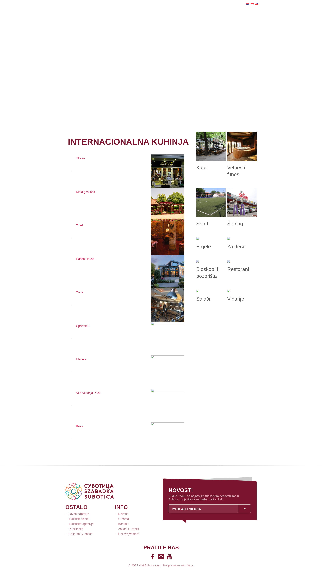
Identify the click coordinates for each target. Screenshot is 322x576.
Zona (79, 292)
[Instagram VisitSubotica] (161, 556)
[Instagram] (62, 4)
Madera (81, 359)
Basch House (85, 259)
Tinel (79, 225)
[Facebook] (57, 4)
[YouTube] (67, 4)
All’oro (80, 158)
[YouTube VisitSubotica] (169, 556)
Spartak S (83, 326)
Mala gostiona (85, 192)
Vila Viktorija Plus (88, 393)
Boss (79, 426)
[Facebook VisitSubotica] (152, 556)
